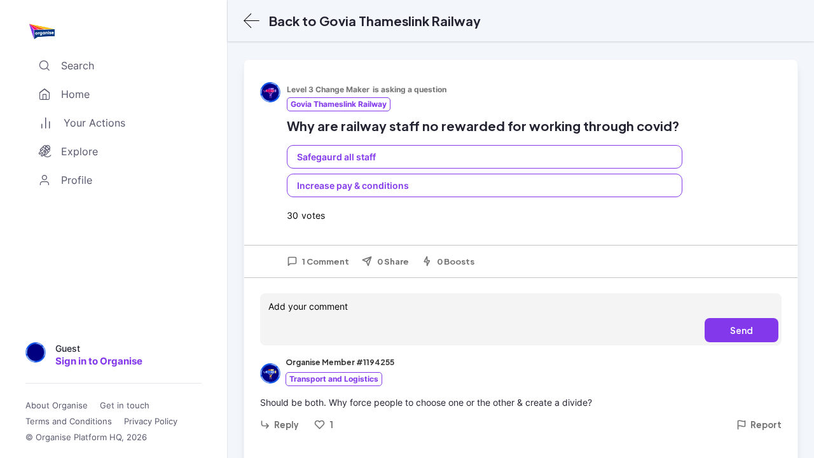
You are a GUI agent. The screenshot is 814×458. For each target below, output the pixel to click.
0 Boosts (455, 261)
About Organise (56, 405)
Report (766, 424)
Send (741, 330)
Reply (286, 424)
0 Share (393, 261)
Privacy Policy (150, 421)
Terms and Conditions (68, 421)
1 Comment (325, 261)
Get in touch (124, 405)
